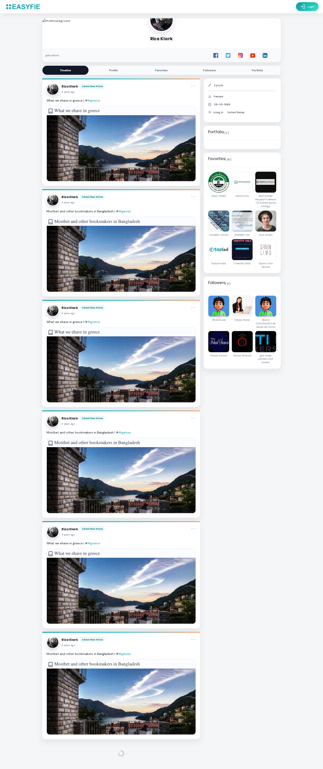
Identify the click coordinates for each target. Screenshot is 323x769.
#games (125, 211)
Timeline (65, 70)
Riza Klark (70, 86)
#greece (94, 100)
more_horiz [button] (193, 86)
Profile (113, 70)
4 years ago (68, 92)
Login (307, 7)
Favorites (161, 70)
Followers (209, 70)
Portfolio (257, 70)
